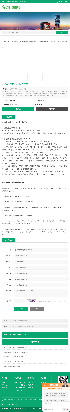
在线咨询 (18, 109)
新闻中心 (4, 385)
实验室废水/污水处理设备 (29, 41)
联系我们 (52, 109)
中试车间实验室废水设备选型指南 (13, 361)
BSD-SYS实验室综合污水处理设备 (20, 388)
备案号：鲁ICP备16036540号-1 (37, 408)
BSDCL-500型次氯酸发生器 (20, 383)
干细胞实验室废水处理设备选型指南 (14, 357)
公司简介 (4, 382)
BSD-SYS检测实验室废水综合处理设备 (20, 385)
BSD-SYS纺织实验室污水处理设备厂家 (20, 320)
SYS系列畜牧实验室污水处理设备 (20, 391)
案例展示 (30, 385)
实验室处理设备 (48, 41)
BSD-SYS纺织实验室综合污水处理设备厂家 (21, 326)
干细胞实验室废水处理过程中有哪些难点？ (16, 352)
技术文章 (30, 387)
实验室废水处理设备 (61, 41)
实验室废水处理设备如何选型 (12, 366)
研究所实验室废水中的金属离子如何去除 (15, 347)
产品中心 (40, 41)
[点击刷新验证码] (31, 300)
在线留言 (43, 382)
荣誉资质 (4, 387)
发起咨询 (65, 409)
